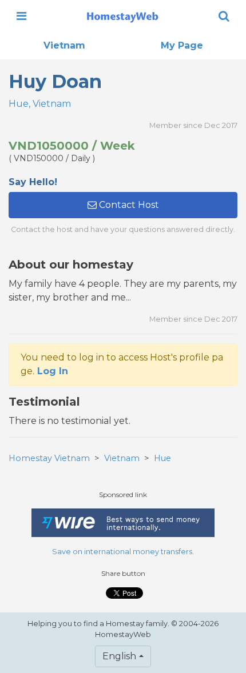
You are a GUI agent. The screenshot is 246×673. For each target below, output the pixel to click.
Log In (52, 371)
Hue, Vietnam (40, 103)
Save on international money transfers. (123, 551)
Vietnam (64, 45)
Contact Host (128, 204)
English (119, 656)
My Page (182, 45)
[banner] (122, 16)
